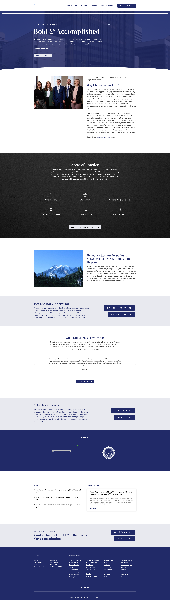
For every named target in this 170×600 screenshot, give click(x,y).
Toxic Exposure (119, 214)
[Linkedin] (88, 587)
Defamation (107, 574)
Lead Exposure (125, 572)
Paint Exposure (125, 574)
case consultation (82, 318)
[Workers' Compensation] (51, 209)
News (94, 5)
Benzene (123, 569)
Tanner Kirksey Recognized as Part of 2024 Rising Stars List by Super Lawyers (58, 491)
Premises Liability (74, 565)
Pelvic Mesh (107, 572)
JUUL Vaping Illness (91, 576)
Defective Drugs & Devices (119, 199)
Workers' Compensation (50, 214)
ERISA (105, 577)
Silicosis (123, 577)
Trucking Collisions (74, 577)
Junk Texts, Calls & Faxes (93, 569)
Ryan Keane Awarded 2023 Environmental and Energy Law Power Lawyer (57, 498)
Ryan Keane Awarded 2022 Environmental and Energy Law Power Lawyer (57, 506)
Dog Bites (71, 567)
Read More (93, 508)
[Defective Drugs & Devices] (119, 195)
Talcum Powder (108, 569)
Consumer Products (91, 562)
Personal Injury (51, 199)
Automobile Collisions (75, 560)
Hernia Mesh (107, 565)
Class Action (85, 199)
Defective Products (91, 567)
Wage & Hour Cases (126, 560)
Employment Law (85, 214)
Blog (101, 5)
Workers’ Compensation (92, 560)
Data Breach (89, 565)
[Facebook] (85, 587)
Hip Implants (107, 567)
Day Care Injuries (73, 569)
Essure (105, 562)
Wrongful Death (73, 562)
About (70, 5)
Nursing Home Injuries (75, 572)
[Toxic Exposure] (119, 209)
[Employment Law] (85, 209)
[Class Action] (85, 195)
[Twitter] (82, 587)
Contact (110, 5)
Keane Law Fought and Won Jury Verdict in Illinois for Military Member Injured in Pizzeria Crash (111, 493)
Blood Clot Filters (108, 560)
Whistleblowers (125, 562)
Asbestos (123, 567)
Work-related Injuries (126, 565)
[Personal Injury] (51, 195)
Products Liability (74, 574)
